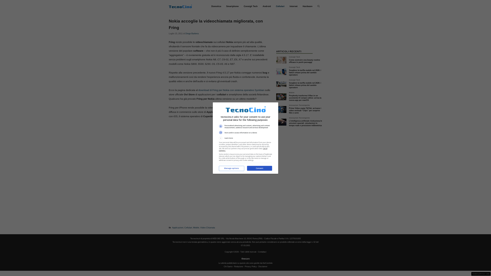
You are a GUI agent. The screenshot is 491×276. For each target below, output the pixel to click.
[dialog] (245, 138)
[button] (245, 138)
